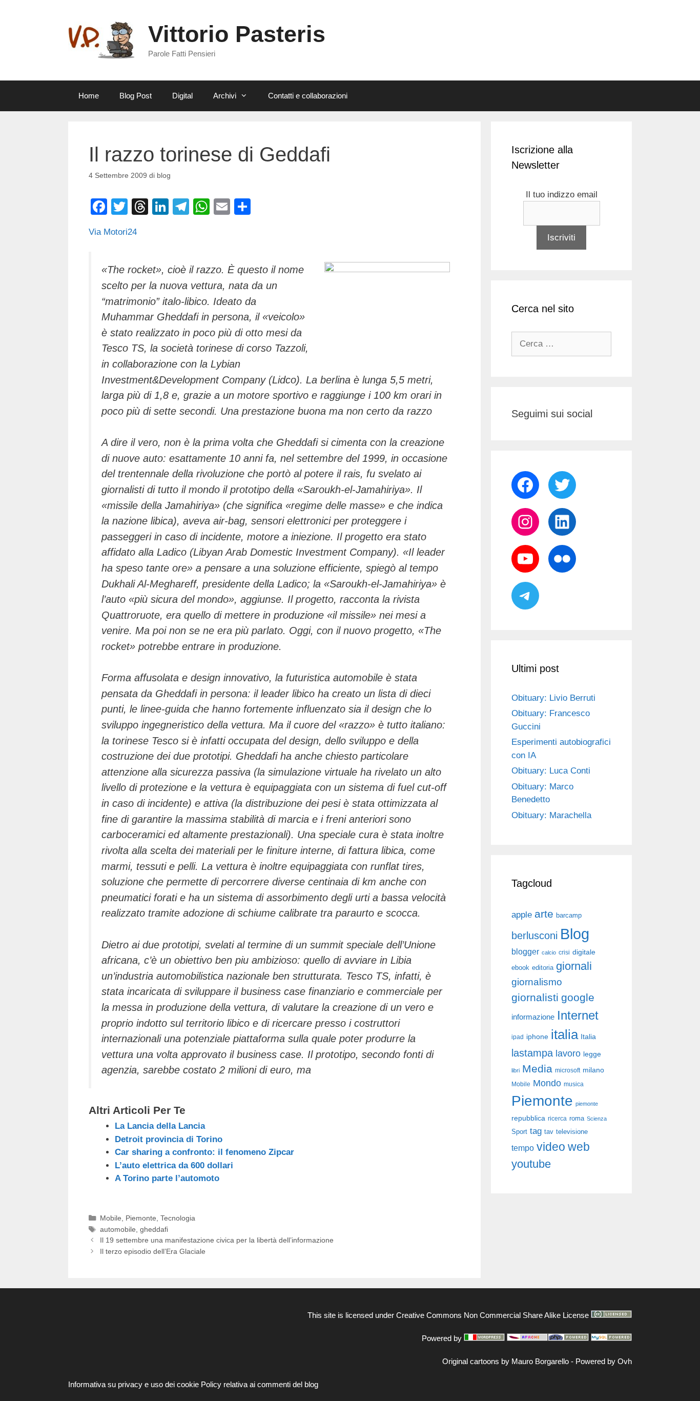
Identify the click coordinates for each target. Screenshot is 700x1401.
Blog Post (135, 95)
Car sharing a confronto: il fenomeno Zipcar (204, 1152)
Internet (578, 1015)
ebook (520, 967)
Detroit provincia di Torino (168, 1139)
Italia (588, 1037)
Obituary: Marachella (551, 815)
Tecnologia (177, 1218)
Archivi (224, 95)
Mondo (547, 1083)
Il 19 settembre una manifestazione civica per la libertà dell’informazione (217, 1240)
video (551, 1146)
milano (593, 1070)
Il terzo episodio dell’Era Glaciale (152, 1251)
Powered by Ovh (603, 1361)
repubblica (528, 1118)
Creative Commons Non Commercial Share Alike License (492, 1315)
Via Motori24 (113, 232)
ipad (517, 1037)
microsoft (567, 1070)
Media (537, 1068)
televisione (572, 1131)
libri (515, 1070)
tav (548, 1131)
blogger (525, 951)
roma (576, 1118)
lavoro (568, 1053)
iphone (537, 1037)
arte (543, 914)
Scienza (597, 1118)
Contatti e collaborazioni (307, 95)
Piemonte (141, 1218)
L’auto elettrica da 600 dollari (174, 1165)
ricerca (557, 1118)
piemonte (586, 1104)
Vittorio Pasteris (236, 34)
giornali (574, 966)
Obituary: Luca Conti (550, 771)
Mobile (110, 1218)
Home (88, 95)
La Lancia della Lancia (160, 1126)
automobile (118, 1229)
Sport (519, 1131)
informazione (532, 1017)
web (579, 1146)
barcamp (569, 915)
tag (536, 1131)
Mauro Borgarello (540, 1361)
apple (521, 915)
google (577, 997)
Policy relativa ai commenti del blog (259, 1384)
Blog (574, 933)
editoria (542, 967)
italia (564, 1034)
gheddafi (154, 1229)
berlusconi (534, 935)
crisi (564, 952)
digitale (583, 952)
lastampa (532, 1053)
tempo (522, 1147)
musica (574, 1084)
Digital (182, 95)
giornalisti (535, 997)
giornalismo (536, 982)
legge (592, 1054)
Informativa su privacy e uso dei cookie (133, 1384)
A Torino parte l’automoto (167, 1178)
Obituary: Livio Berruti (553, 698)
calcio (549, 952)
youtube (531, 1164)
